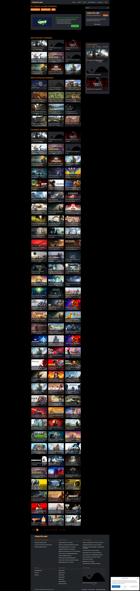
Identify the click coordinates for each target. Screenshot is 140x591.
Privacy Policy (84, 589)
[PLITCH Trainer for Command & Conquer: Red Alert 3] (56, 376)
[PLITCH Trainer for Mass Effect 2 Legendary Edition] (39, 412)
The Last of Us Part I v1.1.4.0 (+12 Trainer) (91, 550)
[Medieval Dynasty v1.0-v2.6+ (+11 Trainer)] (39, 256)
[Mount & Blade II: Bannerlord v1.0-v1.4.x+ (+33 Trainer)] (73, 184)
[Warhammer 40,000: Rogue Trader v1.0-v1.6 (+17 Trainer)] (39, 496)
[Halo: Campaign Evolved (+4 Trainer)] (73, 69)
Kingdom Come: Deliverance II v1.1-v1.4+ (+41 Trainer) (69, 551)
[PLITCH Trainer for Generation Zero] (56, 472)
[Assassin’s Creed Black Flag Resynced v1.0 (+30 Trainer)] (73, 520)
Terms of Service (91, 589)
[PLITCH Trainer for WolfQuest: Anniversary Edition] (56, 328)
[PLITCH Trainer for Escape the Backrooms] (39, 220)
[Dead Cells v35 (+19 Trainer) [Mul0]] (73, 352)
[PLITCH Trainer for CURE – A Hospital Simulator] (73, 508)
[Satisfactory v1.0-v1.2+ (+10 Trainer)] (56, 412)
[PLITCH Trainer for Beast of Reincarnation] (56, 208)
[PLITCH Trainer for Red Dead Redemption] (39, 508)
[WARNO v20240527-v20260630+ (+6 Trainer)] (73, 304)
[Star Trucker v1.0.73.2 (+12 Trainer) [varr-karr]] (56, 436)
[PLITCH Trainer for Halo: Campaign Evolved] (39, 388)
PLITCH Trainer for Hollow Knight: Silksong (67, 557)
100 (53, 529)
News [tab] (93, 46)
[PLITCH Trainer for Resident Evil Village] (56, 232)
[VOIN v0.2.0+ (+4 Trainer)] (73, 121)
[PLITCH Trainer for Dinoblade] (56, 256)
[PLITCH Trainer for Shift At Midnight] (73, 364)
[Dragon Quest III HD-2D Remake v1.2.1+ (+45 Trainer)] (39, 424)
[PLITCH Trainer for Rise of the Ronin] (39, 172)
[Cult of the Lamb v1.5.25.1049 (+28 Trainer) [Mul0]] (73, 208)
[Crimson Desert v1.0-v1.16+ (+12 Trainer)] (39, 400)
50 (47, 529)
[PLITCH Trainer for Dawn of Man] (73, 57)
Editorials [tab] (99, 46)
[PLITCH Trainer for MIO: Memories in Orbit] (56, 280)
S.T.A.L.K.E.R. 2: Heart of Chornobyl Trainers (43, 544)
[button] (137, 578)
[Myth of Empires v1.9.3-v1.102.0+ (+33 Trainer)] (56, 109)
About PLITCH (75, 25)
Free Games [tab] (105, 46)
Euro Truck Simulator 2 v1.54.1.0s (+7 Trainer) (92, 556)
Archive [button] (53, 9)
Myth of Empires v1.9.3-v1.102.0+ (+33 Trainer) (92, 552)
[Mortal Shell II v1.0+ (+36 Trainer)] (73, 45)
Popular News (61, 579)
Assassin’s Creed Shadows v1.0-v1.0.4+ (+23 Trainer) (93, 542)
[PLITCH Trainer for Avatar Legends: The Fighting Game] (56, 400)
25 (45, 529)
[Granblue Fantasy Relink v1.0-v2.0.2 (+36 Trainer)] (56, 508)
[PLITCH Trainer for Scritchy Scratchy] (73, 172)
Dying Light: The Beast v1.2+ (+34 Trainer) (67, 549)
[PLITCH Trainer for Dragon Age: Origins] (39, 364)
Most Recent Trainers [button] (35, 9)
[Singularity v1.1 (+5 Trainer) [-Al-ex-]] (73, 496)
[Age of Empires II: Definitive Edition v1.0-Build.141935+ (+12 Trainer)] (56, 97)
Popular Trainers (62, 572)
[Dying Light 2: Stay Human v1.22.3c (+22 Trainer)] (39, 97)
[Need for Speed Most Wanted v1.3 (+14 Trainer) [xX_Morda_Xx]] (73, 400)
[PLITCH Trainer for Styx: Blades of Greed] (39, 268)
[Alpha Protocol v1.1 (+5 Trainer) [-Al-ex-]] (73, 448)
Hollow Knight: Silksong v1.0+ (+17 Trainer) (67, 546)
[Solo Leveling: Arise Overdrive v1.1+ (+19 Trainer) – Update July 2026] (56, 172)
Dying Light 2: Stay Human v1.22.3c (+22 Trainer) (92, 544)
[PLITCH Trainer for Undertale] (39, 460)
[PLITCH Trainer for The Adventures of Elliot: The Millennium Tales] (39, 57)
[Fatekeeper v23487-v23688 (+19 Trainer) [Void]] (39, 328)
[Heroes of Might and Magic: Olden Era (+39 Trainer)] (39, 232)
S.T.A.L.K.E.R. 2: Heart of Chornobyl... (90, 582)
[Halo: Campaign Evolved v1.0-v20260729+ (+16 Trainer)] (39, 352)
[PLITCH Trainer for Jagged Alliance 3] (73, 436)
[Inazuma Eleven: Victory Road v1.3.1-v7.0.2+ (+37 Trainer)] (39, 448)
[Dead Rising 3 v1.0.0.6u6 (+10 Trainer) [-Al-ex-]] (39, 45)
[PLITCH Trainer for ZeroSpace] (73, 388)
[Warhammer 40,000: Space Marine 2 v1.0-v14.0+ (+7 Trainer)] (39, 304)
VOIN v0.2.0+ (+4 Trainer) (88, 559)
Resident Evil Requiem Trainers (41, 546)
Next (64, 529)
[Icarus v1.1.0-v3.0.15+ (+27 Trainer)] (56, 388)
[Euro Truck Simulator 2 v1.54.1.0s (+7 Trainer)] (56, 121)
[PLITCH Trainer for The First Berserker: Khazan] (73, 196)
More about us (97, 24)
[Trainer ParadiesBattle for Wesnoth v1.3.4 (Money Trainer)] (56, 85)
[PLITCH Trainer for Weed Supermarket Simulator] (39, 436)
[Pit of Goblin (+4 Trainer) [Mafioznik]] (39, 184)
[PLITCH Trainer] (39, 85)
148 (61, 529)
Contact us (37, 572)
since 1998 (106, 15)
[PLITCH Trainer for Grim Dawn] (56, 424)
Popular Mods (61, 574)
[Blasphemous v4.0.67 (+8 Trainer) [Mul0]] (39, 472)
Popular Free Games (63, 583)
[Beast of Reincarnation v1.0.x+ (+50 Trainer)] (56, 316)
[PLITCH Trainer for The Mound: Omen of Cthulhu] (73, 460)
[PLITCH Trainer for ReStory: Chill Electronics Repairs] (73, 220)
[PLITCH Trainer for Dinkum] (39, 316)
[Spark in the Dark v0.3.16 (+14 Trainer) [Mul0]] (56, 292)
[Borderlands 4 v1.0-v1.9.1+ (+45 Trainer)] (56, 364)
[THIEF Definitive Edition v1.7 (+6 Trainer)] (73, 256)
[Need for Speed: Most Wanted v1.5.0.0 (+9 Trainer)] (39, 121)
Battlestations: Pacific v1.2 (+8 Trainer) (66, 562)
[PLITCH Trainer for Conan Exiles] (56, 45)
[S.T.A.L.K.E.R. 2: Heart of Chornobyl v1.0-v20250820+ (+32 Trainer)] (39, 69)
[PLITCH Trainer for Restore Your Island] (73, 316)
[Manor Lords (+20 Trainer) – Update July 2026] (73, 424)
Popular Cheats (62, 577)
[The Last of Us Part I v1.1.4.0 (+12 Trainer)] (39, 109)
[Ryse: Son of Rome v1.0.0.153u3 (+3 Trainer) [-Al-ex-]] (56, 196)
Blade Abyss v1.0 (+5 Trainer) (88, 561)
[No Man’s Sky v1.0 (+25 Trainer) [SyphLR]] (39, 280)
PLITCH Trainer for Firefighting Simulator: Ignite (68, 553)
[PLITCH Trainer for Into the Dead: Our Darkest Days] (73, 244)
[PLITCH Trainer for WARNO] (73, 340)
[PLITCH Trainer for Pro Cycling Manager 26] (39, 484)
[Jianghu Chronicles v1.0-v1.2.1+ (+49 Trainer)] (39, 208)
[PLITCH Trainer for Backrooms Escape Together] (73, 484)
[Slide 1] (92, 584)
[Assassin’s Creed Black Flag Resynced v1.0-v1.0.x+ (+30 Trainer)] (73, 376)
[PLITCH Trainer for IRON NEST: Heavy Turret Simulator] (39, 244)
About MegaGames (38, 570)
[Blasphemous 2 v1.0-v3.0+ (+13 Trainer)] (56, 57)
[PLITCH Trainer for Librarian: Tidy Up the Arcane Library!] (56, 69)
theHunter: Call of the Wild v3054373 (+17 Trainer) (68, 544)
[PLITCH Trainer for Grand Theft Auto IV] (56, 520)
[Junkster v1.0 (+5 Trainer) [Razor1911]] (39, 520)
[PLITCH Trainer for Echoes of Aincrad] (56, 448)
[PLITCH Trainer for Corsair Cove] (73, 268)
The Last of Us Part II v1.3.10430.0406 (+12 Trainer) (93, 554)
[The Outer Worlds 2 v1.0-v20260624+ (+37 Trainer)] (56, 268)
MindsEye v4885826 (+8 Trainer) (65, 555)
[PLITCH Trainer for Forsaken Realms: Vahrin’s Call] (39, 292)
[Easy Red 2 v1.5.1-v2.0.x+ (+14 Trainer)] (73, 232)
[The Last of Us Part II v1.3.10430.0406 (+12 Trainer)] (73, 109)
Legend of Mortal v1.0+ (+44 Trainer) (66, 542)
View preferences (134, 586)
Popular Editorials (62, 581)
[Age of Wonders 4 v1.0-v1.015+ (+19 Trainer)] (56, 460)
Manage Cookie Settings (100, 589)
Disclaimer (37, 574)
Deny (125, 586)
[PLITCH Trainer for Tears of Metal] (56, 352)
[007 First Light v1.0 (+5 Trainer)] (39, 376)
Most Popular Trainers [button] (45, 9)
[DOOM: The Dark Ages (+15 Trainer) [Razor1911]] (56, 244)
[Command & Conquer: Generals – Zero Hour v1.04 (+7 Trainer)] (73, 97)
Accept (116, 586)
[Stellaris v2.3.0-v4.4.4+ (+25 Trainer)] (73, 280)
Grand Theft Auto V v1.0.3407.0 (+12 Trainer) (91, 563)
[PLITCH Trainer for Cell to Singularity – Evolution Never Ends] (39, 340)
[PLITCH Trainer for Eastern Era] (39, 196)
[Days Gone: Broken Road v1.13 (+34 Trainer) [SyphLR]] (56, 340)
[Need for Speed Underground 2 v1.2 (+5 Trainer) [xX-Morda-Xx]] (56, 484)
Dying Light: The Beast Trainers (41, 542)
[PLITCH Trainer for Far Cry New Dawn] (73, 292)
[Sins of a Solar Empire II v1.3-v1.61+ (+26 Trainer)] (73, 328)
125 (56, 529)
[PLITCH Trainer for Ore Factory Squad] (56, 304)
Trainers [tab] (88, 46)
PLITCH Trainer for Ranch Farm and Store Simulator (69, 560)
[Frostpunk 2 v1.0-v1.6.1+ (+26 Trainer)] (73, 472)
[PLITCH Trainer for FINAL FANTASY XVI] (56, 184)
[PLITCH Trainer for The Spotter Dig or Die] (56, 496)
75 (50, 529)
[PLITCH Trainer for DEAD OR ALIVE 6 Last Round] (73, 412)
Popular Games (62, 570)
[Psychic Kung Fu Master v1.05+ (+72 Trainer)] (56, 220)
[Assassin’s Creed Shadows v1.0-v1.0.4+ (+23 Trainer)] (73, 85)
